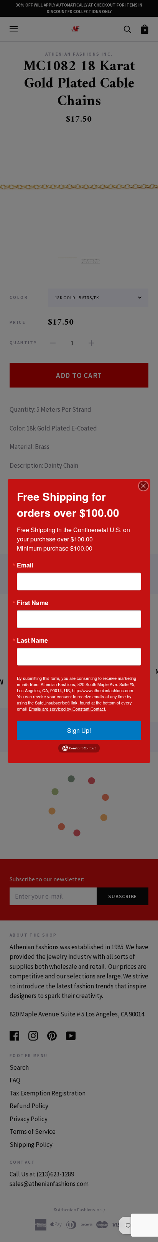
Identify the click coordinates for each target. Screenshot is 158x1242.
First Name (32, 602)
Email (25, 565)
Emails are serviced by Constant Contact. (67, 708)
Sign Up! (79, 730)
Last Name (32, 640)
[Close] (143, 485)
